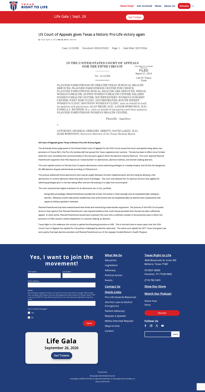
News (158, 5)
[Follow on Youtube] (162, 325)
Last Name (67, 271)
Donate (184, 5)
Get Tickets (134, 17)
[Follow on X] (156, 325)
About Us (169, 5)
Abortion (73, 39)
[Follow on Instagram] (151, 325)
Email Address (34, 281)
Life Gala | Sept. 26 (70, 16)
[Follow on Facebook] (145, 325)
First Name (33, 271)
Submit (89, 323)
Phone (30, 290)
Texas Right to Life (48, 39)
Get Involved (144, 5)
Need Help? (127, 5)
